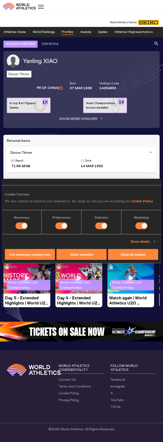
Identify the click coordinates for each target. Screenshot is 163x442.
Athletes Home (14, 32)
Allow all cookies (133, 254)
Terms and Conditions (75, 386)
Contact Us (67, 379)
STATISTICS (50, 44)
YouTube (117, 400)
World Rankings (44, 32)
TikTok (116, 407)
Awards (85, 32)
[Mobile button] (41, 7)
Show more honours (78, 119)
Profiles (67, 32)
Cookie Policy (142, 201)
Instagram (118, 386)
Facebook (118, 379)
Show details (140, 241)
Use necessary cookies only (30, 254)
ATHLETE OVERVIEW (20, 44)
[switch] (61, 225)
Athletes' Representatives (133, 32)
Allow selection (81, 254)
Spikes (103, 32)
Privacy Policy (69, 400)
